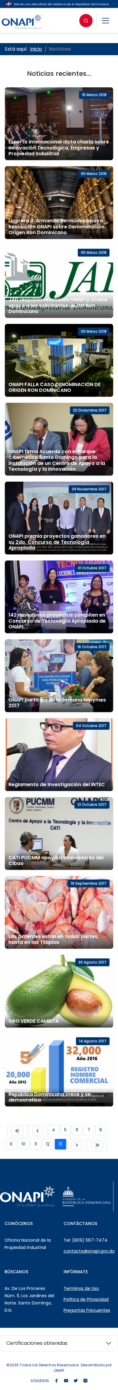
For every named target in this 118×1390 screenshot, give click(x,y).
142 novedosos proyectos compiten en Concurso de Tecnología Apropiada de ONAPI (57, 620)
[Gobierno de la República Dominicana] (86, 1196)
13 (60, 1144)
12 (48, 1144)
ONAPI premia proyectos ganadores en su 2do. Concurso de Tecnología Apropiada (57, 542)
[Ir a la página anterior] (37, 1131)
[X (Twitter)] (75, 1381)
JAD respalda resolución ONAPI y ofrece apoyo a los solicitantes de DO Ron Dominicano (57, 305)
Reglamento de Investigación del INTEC (56, 784)
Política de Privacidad (86, 1299)
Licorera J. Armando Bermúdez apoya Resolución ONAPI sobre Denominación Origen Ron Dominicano (56, 226)
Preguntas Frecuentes (87, 1310)
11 (35, 1144)
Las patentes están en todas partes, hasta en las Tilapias (53, 939)
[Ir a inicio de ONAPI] (27, 1196)
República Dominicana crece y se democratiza (49, 1097)
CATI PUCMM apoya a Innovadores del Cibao (55, 860)
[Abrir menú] (105, 20)
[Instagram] (85, 1381)
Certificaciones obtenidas (36, 1343)
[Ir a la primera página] (17, 1131)
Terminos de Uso (81, 1288)
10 (23, 1144)
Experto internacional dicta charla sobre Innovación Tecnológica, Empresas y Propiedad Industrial (58, 147)
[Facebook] (56, 1381)
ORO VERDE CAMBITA (33, 1021)
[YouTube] (66, 1381)
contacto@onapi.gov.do (89, 1251)
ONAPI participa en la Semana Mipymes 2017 (57, 702)
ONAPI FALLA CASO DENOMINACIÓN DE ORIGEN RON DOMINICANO (54, 387)
